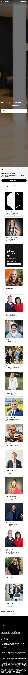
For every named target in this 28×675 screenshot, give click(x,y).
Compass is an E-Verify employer (7, 644)
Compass (3, 610)
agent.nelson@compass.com (12, 605)
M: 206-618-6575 (9, 580)
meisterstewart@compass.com (12, 367)
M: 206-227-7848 (9, 240)
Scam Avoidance (10, 643)
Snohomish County (6, 611)
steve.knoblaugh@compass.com (12, 315)
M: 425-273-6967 (9, 291)
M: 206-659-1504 (9, 368)
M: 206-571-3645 (9, 446)
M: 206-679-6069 (9, 499)
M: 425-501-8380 (9, 317)
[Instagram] (2, 638)
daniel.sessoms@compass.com (12, 524)
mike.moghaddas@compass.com (12, 419)
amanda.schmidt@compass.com (12, 498)
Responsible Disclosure (19, 643)
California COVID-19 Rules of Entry (13, 646)
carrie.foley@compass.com (11, 289)
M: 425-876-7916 (9, 394)
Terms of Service (23, 641)
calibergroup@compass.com (12, 213)
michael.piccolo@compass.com (12, 471)
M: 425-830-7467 (9, 473)
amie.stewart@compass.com (12, 578)
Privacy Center (4, 643)
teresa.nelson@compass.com (12, 445)
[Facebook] (5, 638)
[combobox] (14, 111)
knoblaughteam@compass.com (12, 552)
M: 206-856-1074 (9, 342)
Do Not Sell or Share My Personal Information (10, 641)
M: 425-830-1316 (9, 420)
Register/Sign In (23, 1)
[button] (1, 1)
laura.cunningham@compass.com (13, 239)
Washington (16, 610)
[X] (7, 638)
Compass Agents (9, 610)
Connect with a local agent (14, 264)
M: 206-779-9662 (9, 525)
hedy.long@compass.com (11, 341)
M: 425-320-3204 (9, 214)
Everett (12, 611)
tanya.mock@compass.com (11, 393)
